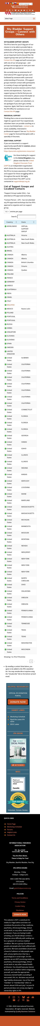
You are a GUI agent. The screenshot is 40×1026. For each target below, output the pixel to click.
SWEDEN (10, 347)
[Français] (8, 4)
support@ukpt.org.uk (21, 181)
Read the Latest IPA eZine (17, 720)
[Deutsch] (11, 4)
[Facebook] (7, 11)
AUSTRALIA (11, 235)
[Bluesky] (15, 11)
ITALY (9, 301)
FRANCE (10, 278)
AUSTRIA (10, 247)
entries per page (16, 211)
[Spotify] (30, 11)
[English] (6, 4)
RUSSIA (9, 324)
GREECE (10, 286)
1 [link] (31, 661)
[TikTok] (27, 11)
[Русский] (15, 4)
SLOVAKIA (10, 336)
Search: (14, 216)
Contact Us (11, 835)
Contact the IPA (9, 60)
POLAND (10, 313)
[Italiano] (13, 4)
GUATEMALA (11, 289)
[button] (16, 222)
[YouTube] (24, 11)
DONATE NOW (20, 914)
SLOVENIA (10, 340)
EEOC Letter (14, 724)
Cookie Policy (20, 906)
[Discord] (21, 11)
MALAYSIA (10, 305)
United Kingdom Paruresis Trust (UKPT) (19, 163)
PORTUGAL (11, 316)
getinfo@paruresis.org (22, 888)
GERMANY (10, 282)
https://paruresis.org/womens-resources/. (19, 151)
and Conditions (22, 898)
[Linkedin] (32, 11)
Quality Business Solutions (25, 1011)
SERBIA (9, 328)
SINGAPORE (11, 332)
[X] (12, 11)
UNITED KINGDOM (11, 352)
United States (9, 359)
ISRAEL (9, 297)
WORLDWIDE (12, 226)
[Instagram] (9, 11)
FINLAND (10, 274)
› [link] (34, 661)
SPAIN (9, 343)
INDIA (9, 293)
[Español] (18, 4)
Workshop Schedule (17, 717)
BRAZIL (9, 251)
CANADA (10, 255)
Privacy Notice (20, 902)
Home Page (11, 824)
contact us (28, 126)
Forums (10, 830)
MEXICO (10, 309)
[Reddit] (18, 11)
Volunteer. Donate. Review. (18, 810)
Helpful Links (12, 832)
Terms (14, 898)
